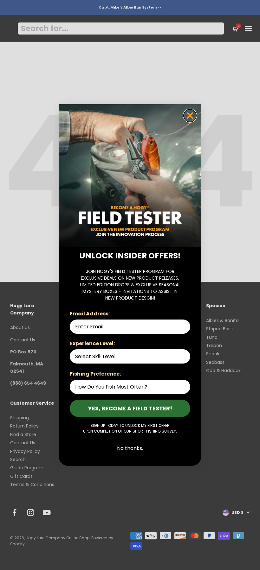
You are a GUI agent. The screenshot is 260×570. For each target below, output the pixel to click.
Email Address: (90, 313)
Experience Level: (92, 343)
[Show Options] (184, 356)
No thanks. (130, 448)
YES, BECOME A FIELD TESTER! (130, 408)
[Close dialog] (190, 115)
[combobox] (128, 356)
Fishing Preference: (95, 373)
